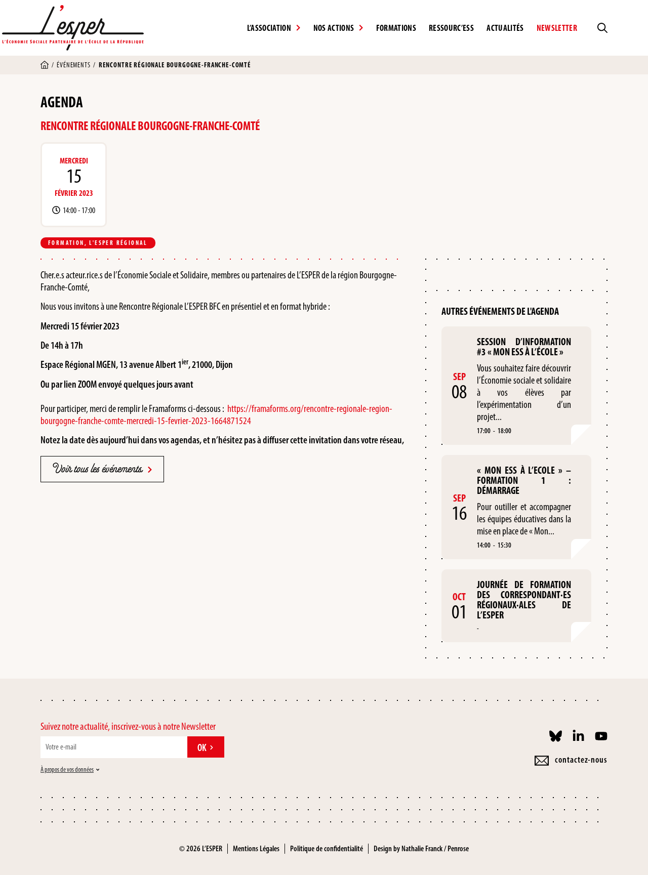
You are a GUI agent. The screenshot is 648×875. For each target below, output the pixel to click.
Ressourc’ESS (451, 28)
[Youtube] (601, 736)
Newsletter (557, 28)
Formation (66, 242)
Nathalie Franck (421, 848)
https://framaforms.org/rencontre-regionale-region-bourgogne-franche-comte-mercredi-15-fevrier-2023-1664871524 (216, 414)
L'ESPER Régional (118, 242)
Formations (396, 28)
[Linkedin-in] (578, 736)
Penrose (458, 848)
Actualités (505, 28)
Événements (73, 65)
